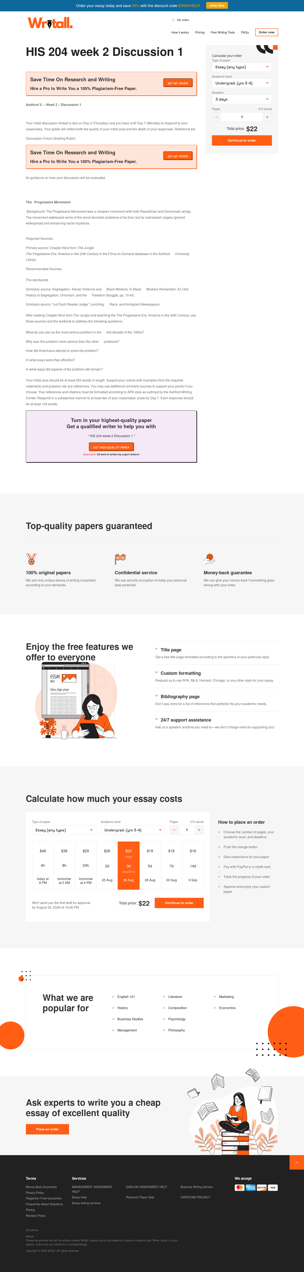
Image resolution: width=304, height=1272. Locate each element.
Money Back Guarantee (41, 1187)
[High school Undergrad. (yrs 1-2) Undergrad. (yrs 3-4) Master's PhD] (133, 830)
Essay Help (79, 1197)
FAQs (245, 32)
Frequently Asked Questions (44, 1204)
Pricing (200, 32)
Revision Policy (35, 1215)
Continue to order (179, 903)
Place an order (47, 1129)
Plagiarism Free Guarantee (43, 1198)
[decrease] (216, 117)
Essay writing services (86, 1203)
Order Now (217, 5)
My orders (183, 20)
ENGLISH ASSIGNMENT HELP (146, 1187)
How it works (180, 32)
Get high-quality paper (111, 447)
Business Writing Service (197, 1187)
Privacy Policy (35, 1192)
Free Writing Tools (223, 32)
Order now (266, 32)
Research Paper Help (140, 1197)
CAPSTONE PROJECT (195, 1197)
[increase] (267, 117)
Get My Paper (178, 83)
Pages (216, 109)
